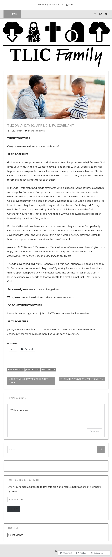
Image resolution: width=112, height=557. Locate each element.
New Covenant (48, 369)
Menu (15, 14)
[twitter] (106, 13)
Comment (94, 431)
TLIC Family (16, 130)
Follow (14, 508)
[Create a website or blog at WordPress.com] (56, 550)
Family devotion (15, 369)
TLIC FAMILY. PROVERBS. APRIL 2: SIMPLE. (80, 379)
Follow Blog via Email (23, 480)
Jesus (37, 369)
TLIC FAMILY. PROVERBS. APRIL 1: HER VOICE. (27, 380)
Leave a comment (36, 130)
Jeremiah (29, 369)
